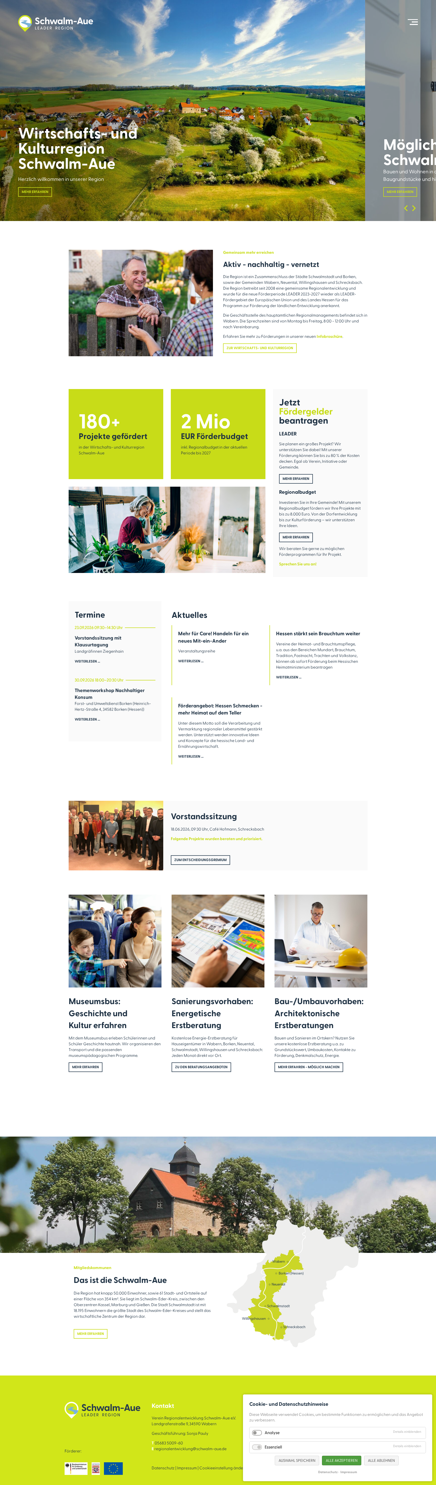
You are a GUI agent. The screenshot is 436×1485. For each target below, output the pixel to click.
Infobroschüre (329, 337)
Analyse (272, 1433)
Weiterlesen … (87, 664)
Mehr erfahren (35, 192)
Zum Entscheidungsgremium (200, 860)
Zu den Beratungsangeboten (201, 1067)
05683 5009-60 (169, 1443)
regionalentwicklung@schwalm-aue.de (190, 1449)
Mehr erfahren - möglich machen (309, 1067)
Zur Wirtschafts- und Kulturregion (260, 348)
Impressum (187, 1468)
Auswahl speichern (297, 1461)
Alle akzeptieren (342, 1461)
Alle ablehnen (381, 1461)
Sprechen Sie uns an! (297, 564)
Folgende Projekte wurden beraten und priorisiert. (216, 839)
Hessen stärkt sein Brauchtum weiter (318, 633)
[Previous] (406, 208)
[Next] (414, 208)
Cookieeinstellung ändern (223, 1468)
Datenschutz (163, 1468)
